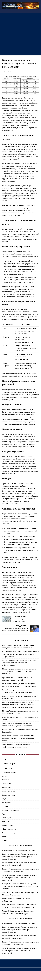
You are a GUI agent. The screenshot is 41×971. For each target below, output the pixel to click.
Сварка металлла (8, 791)
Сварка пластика (8, 795)
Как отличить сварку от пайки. (24, 850)
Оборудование (7, 825)
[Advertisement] (20, 34)
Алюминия (7, 784)
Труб (4, 799)
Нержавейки (6, 788)
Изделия (5, 780)
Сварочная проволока (10, 810)
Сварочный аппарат (9, 833)
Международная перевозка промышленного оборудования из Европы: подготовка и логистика (19, 671)
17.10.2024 (7, 72)
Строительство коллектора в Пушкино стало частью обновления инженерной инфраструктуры (19, 662)
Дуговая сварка (9, 764)
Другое (5, 776)
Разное (5, 837)
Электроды (6, 818)
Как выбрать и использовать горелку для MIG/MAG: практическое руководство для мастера (18, 738)
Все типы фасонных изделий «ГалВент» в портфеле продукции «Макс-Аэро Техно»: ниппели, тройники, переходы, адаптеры (18, 704)
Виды (5, 760)
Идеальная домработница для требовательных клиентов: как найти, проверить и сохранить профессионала (20, 654)
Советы (5, 840)
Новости (5, 821)
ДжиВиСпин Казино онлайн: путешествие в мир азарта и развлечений (19, 877)
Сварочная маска (9, 829)
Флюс (4, 814)
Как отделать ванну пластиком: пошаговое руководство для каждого (20, 886)
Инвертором (7, 768)
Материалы (6, 802)
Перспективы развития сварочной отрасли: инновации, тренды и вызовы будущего (20, 856)
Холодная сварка (9, 772)
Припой (6, 806)
